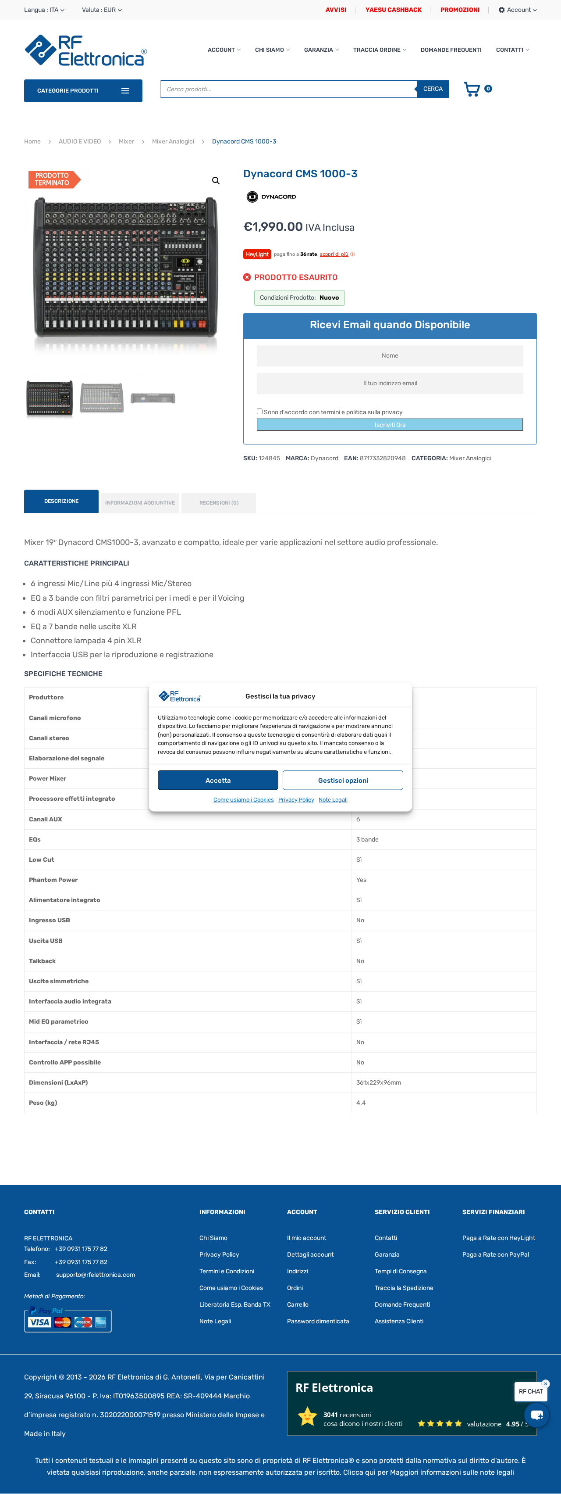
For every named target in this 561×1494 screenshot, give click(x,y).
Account (221, 50)
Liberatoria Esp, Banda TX (234, 1304)
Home (32, 141)
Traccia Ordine (377, 50)
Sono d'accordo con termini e (333, 412)
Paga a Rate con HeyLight (498, 1238)
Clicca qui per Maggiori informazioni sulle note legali (428, 1472)
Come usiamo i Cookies (243, 799)
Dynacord (324, 458)
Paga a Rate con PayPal (495, 1254)
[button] (216, 181)
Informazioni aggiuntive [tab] (140, 503)
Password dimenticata (318, 1321)
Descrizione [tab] (61, 501)
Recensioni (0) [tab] (218, 503)
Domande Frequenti (451, 50)
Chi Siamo (269, 50)
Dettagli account (310, 1254)
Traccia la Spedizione (404, 1288)
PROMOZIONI (460, 10)
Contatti (509, 50)
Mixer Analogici (173, 141)
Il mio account (306, 1238)
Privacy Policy (296, 799)
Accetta (218, 780)
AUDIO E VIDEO (80, 141)
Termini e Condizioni (226, 1271)
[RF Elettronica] (86, 49)
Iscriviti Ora (390, 425)
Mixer (126, 141)
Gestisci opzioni (343, 780)
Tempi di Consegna (401, 1271)
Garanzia (318, 50)
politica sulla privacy (374, 412)
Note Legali (333, 799)
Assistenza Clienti (399, 1321)
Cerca (433, 89)
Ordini (295, 1288)
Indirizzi (297, 1271)
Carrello (298, 1304)
